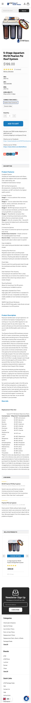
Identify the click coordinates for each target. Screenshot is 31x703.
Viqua (5, 668)
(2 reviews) (17, 69)
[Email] (4, 154)
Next (27, 556)
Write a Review (8, 71)
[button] (26, 698)
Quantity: (6, 113)
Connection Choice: (10, 99)
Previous (3, 556)
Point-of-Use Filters (9, 632)
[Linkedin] (13, 154)
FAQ (4, 686)
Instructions (6, 695)
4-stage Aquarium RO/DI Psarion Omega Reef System (15, 561)
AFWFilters (6, 659)
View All (5, 644)
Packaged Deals (7, 641)
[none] (15, 29)
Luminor (5, 662)
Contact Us (6, 689)
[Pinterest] (16, 153)
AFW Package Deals (9, 683)
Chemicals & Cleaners (9, 623)
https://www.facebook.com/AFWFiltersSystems (17, 141)
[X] (10, 154)
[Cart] (28, 3)
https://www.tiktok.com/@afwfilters (15, 147)
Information (6, 701)
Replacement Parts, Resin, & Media (13, 638)
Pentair (5, 665)
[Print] (7, 154)
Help (4, 692)
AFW (4, 656)
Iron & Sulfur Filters (8, 629)
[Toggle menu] (4, 3)
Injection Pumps (7, 626)
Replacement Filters (9, 635)
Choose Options (15, 556)
